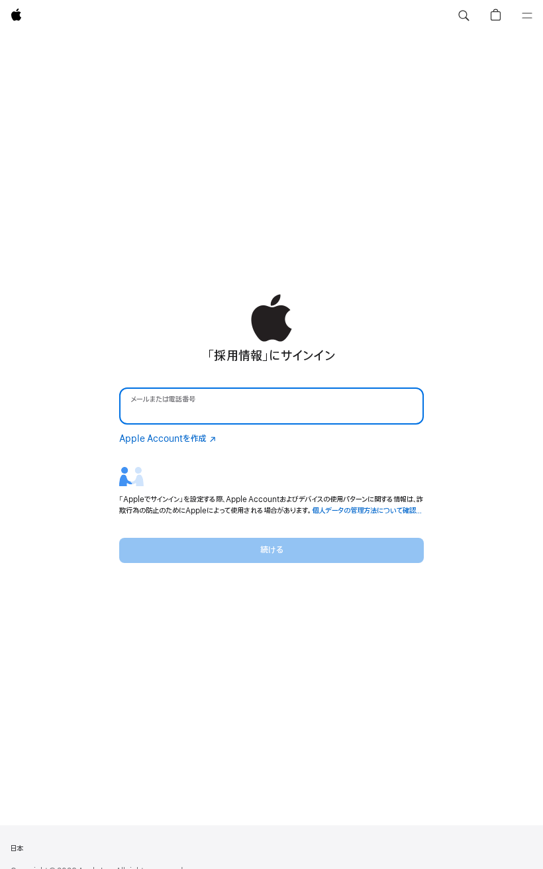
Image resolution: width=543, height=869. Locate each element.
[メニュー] (527, 16)
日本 (16, 848)
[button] (463, 16)
